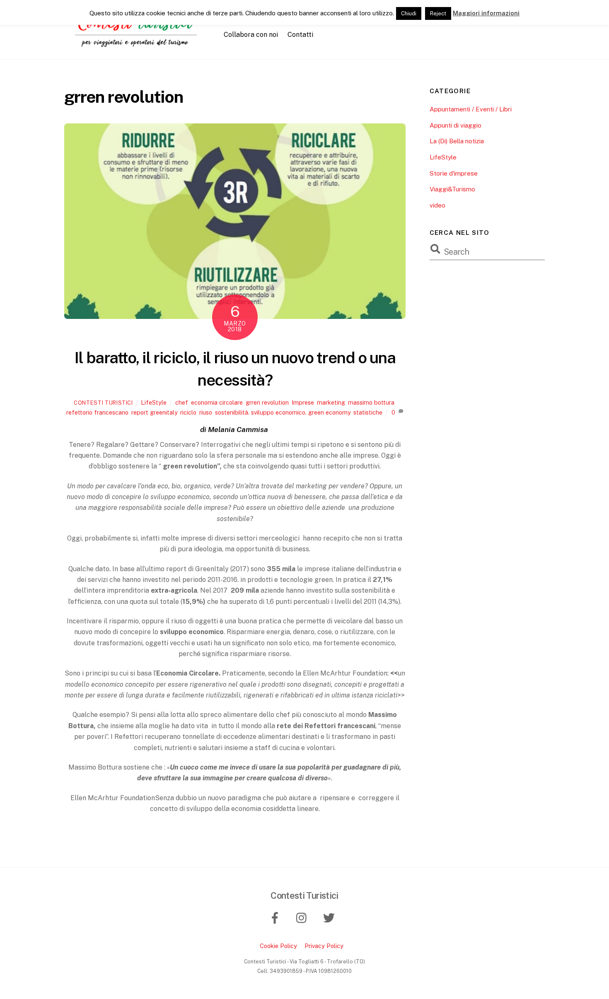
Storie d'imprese (454, 173)
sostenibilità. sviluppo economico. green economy (282, 412)
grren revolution (267, 402)
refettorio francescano (97, 412)
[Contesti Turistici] (138, 43)
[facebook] (276, 917)
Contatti (300, 35)
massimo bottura (371, 402)
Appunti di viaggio (455, 125)
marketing (331, 402)
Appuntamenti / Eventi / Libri (471, 109)
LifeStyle (154, 402)
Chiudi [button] (408, 13)
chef (181, 402)
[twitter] (330, 917)
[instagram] (303, 917)
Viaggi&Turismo (452, 189)
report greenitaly (154, 412)
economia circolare (217, 402)
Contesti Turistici (103, 403)
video (437, 205)
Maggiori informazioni (486, 13)
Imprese (303, 402)
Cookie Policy (278, 945)
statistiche (367, 412)
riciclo (188, 412)
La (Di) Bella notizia (457, 141)
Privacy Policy (323, 945)
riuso (205, 412)
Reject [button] (438, 13)
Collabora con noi (251, 35)
